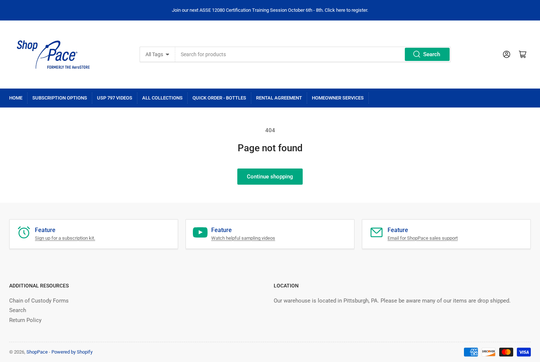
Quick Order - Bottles (219, 98)
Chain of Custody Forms (39, 300)
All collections (162, 98)
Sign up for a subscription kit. (65, 238)
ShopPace (37, 352)
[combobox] (312, 54)
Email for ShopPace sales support (423, 238)
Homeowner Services (338, 98)
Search (431, 54)
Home (15, 98)
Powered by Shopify (72, 352)
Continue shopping (270, 176)
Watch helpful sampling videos (243, 238)
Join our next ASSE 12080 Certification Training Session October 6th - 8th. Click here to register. (270, 10)
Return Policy (25, 320)
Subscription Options (59, 98)
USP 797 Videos (114, 98)
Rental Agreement (279, 98)
